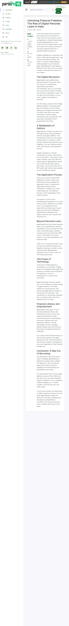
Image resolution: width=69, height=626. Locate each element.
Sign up (59, 9)
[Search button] (53, 9)
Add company (61, 7)
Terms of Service (5, 41)
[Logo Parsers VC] (11, 4)
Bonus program (4, 52)
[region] (11, 313)
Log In (58, 12)
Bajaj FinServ (30, 35)
